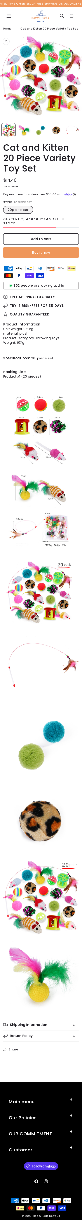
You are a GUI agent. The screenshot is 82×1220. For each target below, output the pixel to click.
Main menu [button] (22, 1102)
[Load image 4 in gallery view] (56, 130)
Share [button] (13, 1049)
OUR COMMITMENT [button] (30, 1134)
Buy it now (41, 252)
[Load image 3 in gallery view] (40, 130)
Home (7, 28)
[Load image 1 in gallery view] (8, 130)
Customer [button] (20, 1150)
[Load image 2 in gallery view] (24, 130)
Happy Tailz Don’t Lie (46, 1216)
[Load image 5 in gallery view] (72, 130)
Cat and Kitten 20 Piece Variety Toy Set (49, 28)
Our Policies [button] (23, 1118)
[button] (9, 16)
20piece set (18, 210)
